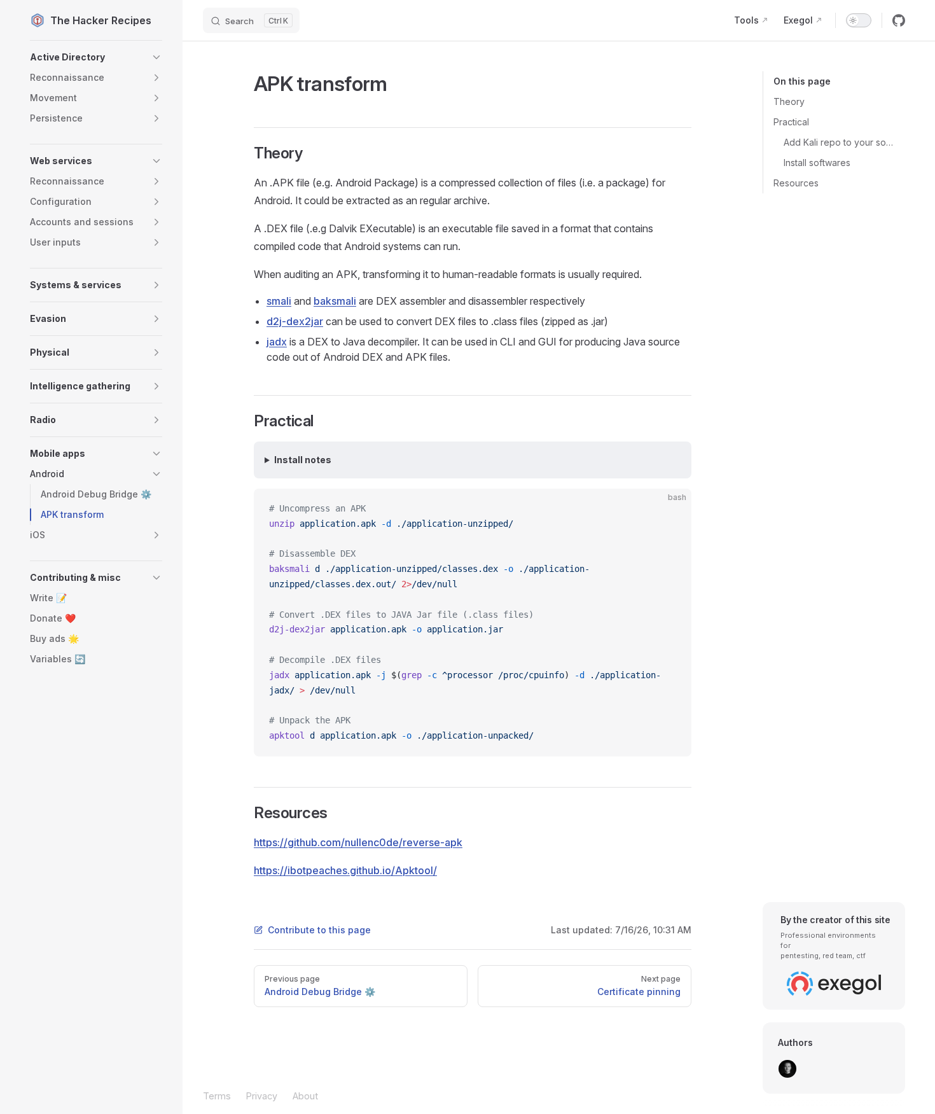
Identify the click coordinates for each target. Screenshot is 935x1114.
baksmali (335, 301)
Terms (217, 1095)
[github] (898, 20)
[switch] (858, 20)
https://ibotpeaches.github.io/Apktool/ (345, 870)
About (305, 1095)
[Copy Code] (671, 509)
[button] (96, 57)
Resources (796, 183)
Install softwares (817, 162)
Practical (791, 121)
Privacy (261, 1095)
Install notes (302, 459)
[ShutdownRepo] (787, 1068)
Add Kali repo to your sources (839, 142)
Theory (789, 101)
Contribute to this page (319, 929)
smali (279, 301)
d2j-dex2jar (295, 321)
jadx (277, 341)
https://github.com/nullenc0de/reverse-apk (358, 842)
